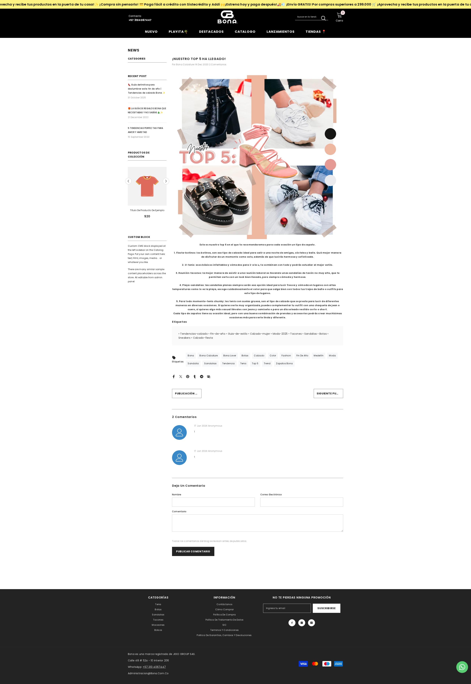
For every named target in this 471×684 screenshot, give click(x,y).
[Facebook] (173, 376)
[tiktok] (311, 622)
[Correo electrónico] (208, 376)
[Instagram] (301, 622)
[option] (147, 194)
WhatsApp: (147, 667)
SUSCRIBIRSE (326, 608)
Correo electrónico (271, 494)
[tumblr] (194, 376)
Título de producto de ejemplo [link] (147, 210)
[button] (128, 181)
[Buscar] (311, 17)
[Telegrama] (201, 376)
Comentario (179, 511)
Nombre (176, 494)
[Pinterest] (187, 376)
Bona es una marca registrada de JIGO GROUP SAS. (161, 654)
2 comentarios (217, 64)
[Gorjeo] (180, 376)
